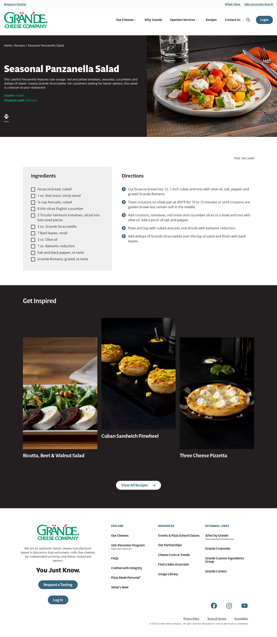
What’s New (232, 4)
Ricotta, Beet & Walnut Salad (53, 455)
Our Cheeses (125, 20)
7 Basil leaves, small (52, 233)
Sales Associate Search (258, 4)
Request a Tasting (15, 4)
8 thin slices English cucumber (61, 208)
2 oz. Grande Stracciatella (57, 226)
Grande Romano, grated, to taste (63, 259)
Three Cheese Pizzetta (203, 455)
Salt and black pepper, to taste (61, 252)
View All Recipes (134, 485)
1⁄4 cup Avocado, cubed (55, 202)
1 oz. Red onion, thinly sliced (59, 195)
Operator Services (182, 20)
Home (8, 45)
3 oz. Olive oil (47, 239)
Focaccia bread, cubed (55, 189)
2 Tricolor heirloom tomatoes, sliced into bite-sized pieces (69, 217)
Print (6, 121)
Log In (58, 599)
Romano (31, 100)
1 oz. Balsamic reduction (56, 246)
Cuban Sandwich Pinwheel (130, 436)
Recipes (20, 45)
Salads (19, 95)
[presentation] (60, 393)
